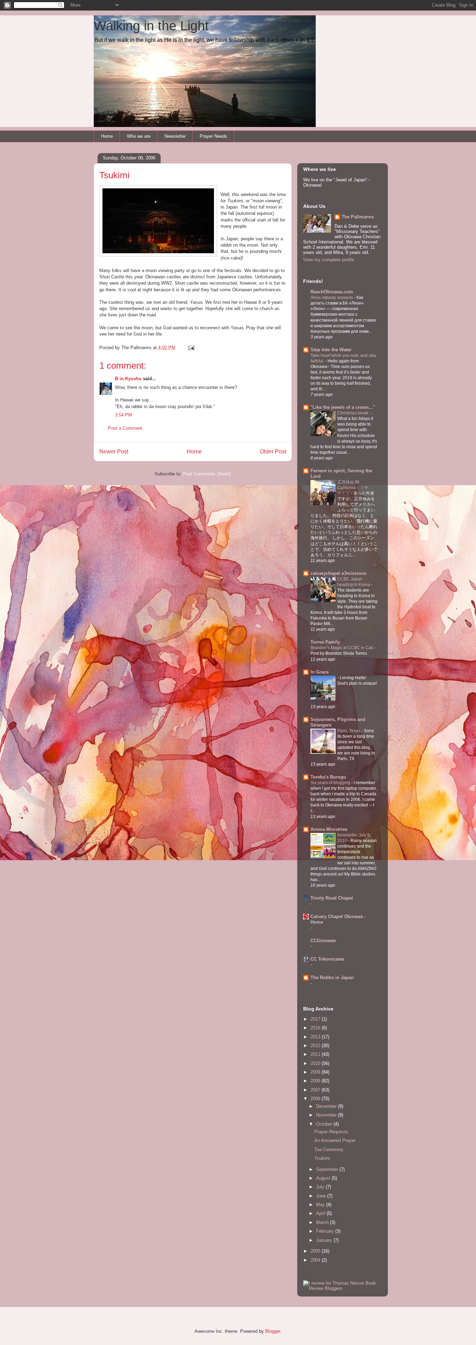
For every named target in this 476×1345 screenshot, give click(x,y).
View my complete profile (328, 259)
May (321, 1204)
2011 (316, 1054)
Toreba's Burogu (328, 777)
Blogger (272, 1331)
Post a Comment (125, 428)
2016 (316, 1027)
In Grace (319, 672)
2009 (316, 1072)
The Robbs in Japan (332, 977)
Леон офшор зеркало (332, 297)
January (324, 1240)
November (327, 1115)
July (321, 1186)
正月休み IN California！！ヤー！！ (352, 488)
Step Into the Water (331, 349)
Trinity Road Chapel (331, 898)
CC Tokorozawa (327, 959)
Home (107, 136)
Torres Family (325, 642)
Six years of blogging (330, 782)
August (324, 1178)
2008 (316, 1080)
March (323, 1222)
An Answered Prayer (334, 1140)
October (324, 1124)
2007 (316, 1089)
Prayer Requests (331, 1131)
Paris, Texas (349, 730)
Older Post (273, 451)
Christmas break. (353, 413)
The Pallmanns (357, 216)
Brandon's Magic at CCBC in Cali (342, 647)
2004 (316, 1260)
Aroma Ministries (328, 829)
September (327, 1169)
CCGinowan (323, 940)
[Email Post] (191, 347)
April (321, 1213)
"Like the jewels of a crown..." (342, 407)
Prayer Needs (213, 136)
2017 (316, 1019)
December (327, 1106)
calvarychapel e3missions (338, 573)
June (321, 1196)
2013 (316, 1036)
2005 (316, 1251)
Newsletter (175, 136)
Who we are (139, 136)
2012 (316, 1045)
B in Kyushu (128, 378)
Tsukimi (322, 1158)
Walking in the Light (151, 25)
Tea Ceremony (329, 1149)
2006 (316, 1098)
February (325, 1231)
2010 (316, 1063)
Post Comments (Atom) (207, 473)
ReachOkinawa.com (331, 291)
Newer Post (113, 451)
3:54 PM (123, 415)
